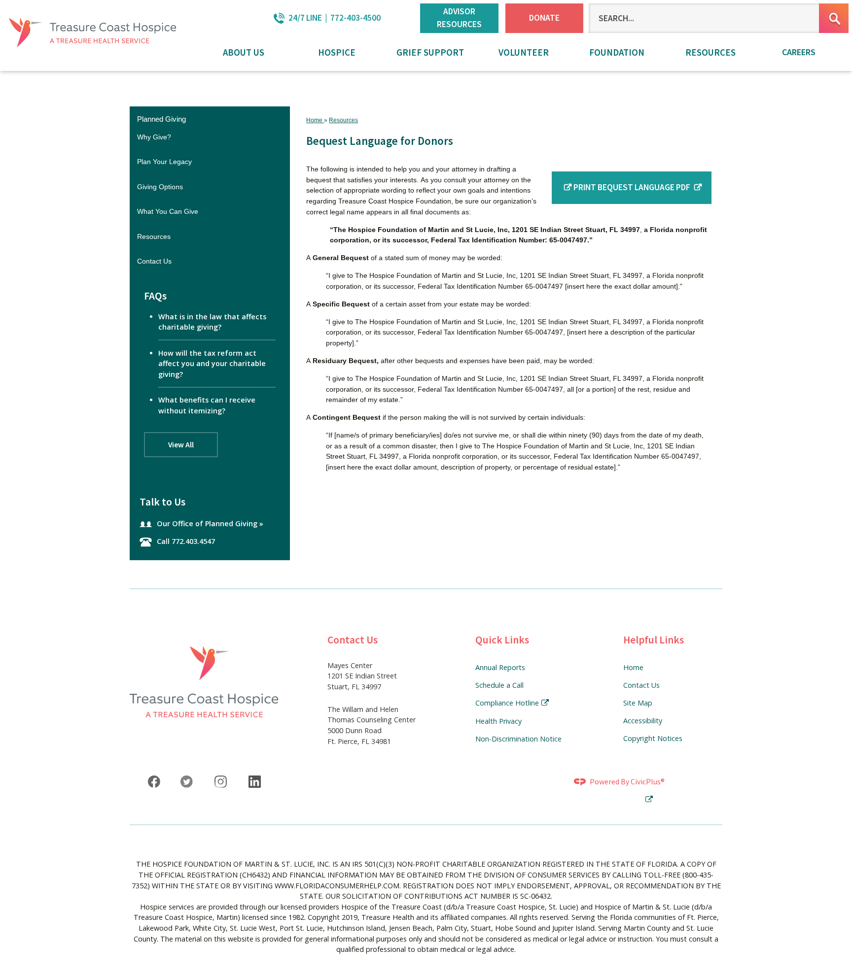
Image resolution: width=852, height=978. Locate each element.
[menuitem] (243, 53)
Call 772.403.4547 (186, 541)
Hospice (336, 52)
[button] (834, 18)
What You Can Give (167, 211)
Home (315, 120)
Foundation (616, 52)
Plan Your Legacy (164, 162)
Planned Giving (161, 119)
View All (181, 444)
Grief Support (430, 52)
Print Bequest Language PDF (632, 187)
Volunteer (523, 52)
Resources (710, 52)
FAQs (155, 296)
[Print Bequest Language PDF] (566, 187)
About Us (243, 52)
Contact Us (154, 261)
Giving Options (160, 187)
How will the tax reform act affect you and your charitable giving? (212, 363)
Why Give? (154, 137)
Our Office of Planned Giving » (210, 523)
